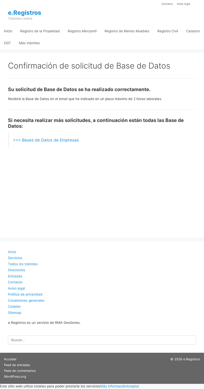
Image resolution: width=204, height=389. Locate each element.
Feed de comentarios (20, 371)
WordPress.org (15, 376)
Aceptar (133, 386)
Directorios (16, 270)
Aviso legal (183, 3)
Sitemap (14, 313)
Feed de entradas (17, 365)
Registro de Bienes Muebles (127, 31)
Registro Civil (167, 31)
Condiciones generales (26, 301)
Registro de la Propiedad (40, 31)
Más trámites (29, 43)
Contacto (167, 3)
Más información (113, 386)
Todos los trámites (23, 264)
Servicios (15, 258)
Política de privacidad (25, 294)
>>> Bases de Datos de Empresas (46, 140)
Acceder (10, 359)
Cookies (14, 306)
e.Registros (24, 12)
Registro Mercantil (82, 31)
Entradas (15, 276)
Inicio (8, 31)
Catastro (193, 31)
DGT (7, 43)
